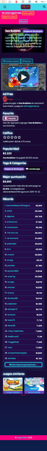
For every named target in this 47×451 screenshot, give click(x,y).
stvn (9, 249)
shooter (11, 287)
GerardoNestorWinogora (18, 205)
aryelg (10, 260)
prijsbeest (12, 303)
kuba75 (11, 320)
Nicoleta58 (12, 298)
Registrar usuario (9, 17)
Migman (10, 216)
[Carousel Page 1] (22, 395)
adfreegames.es (31, 106)
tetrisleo (12, 358)
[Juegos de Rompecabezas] (3, 1)
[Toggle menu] (4, 6)
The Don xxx (12, 232)
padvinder (12, 243)
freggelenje (13, 342)
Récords (23, 21)
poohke (11, 265)
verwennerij (12, 238)
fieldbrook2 (13, 336)
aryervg (11, 276)
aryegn (10, 282)
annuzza (11, 314)
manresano (12, 227)
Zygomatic (22, 437)
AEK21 (9, 211)
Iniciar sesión (28, 13)
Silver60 (11, 325)
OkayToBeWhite (15, 331)
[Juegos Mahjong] (23, 1)
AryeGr (10, 254)
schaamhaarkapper (17, 353)
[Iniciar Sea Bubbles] (23, 77)
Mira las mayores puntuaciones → (23, 364)
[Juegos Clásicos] (36, 1)
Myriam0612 (13, 271)
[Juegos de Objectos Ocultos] (10, 1)
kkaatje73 (12, 309)
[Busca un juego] (44, 6)
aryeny (10, 292)
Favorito (12, 118)
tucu (10, 347)
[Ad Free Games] (16, 1)
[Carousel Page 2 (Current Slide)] (24, 395)
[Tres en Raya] (29, 1)
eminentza (12, 221)
